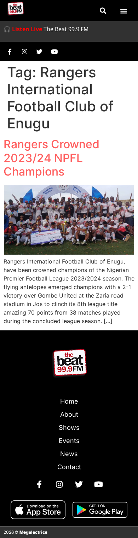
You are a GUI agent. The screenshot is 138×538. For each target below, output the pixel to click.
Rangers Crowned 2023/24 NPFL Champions (51, 157)
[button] (103, 11)
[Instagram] (24, 51)
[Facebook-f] (10, 51)
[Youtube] (54, 51)
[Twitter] (39, 51)
